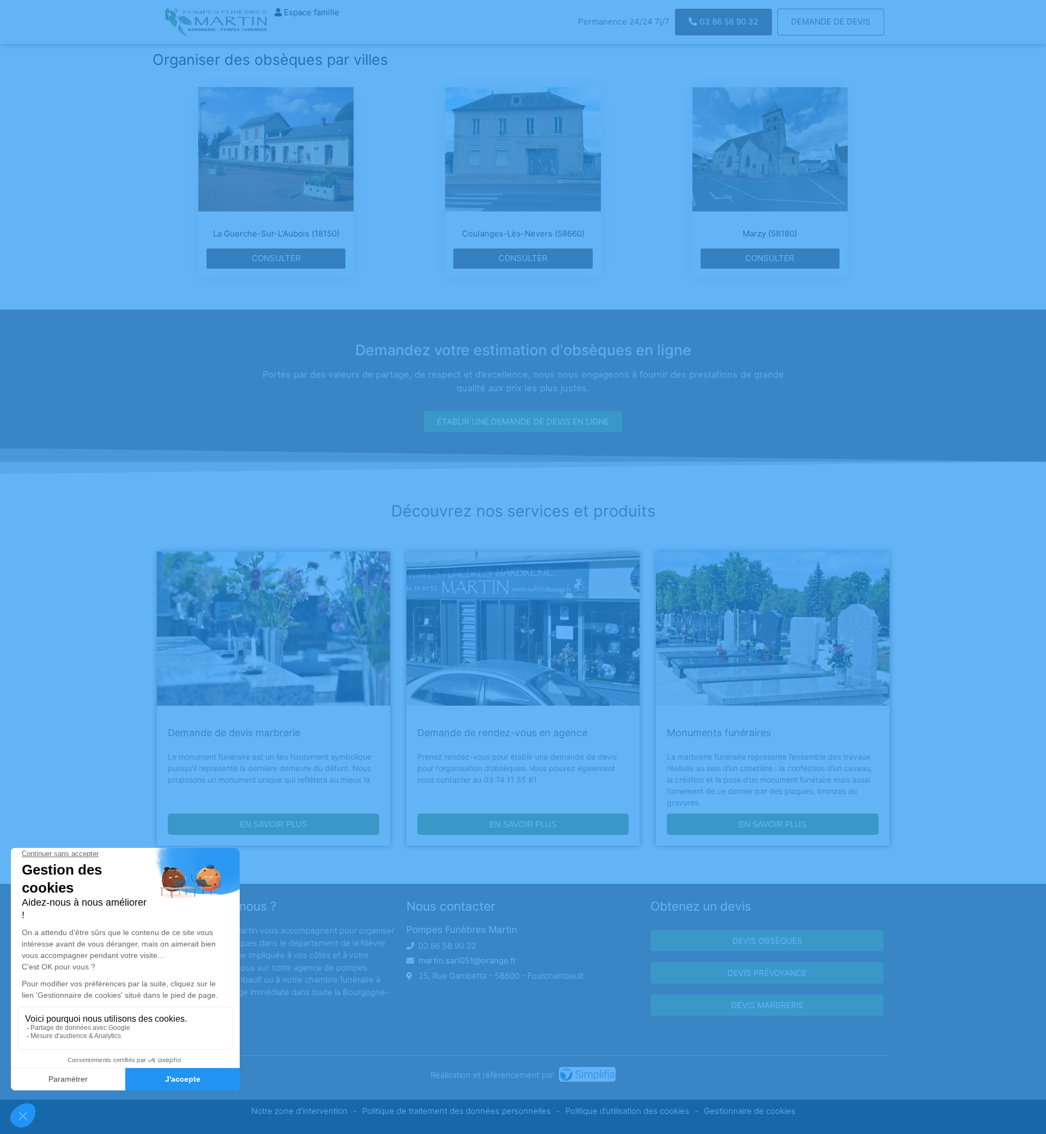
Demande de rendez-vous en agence (502, 732)
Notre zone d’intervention (299, 1111)
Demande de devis (831, 21)
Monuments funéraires (719, 732)
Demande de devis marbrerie (234, 732)
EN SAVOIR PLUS (273, 824)
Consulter (276, 258)
